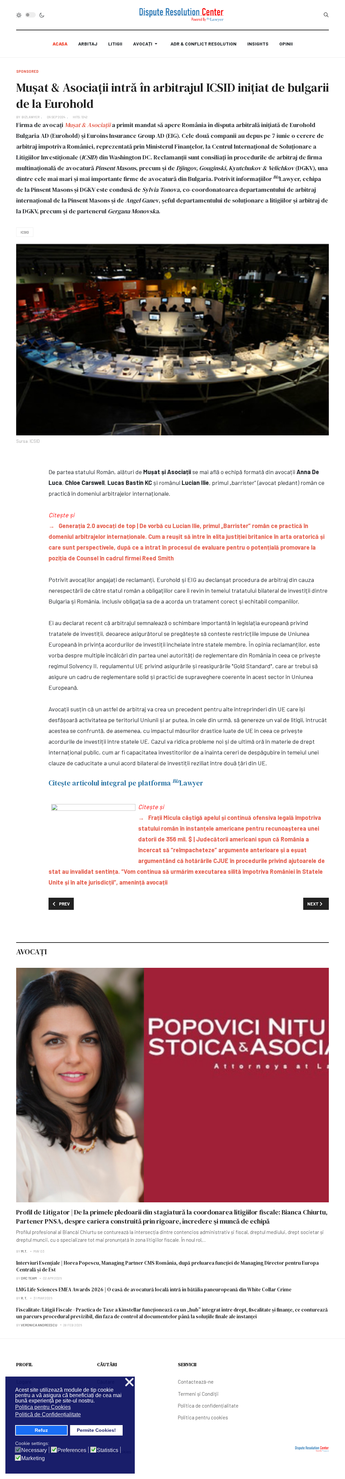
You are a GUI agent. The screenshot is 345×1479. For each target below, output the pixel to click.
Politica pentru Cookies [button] (43, 1407)
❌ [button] (129, 1382)
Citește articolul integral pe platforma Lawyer (126, 783)
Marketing (33, 1458)
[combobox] (326, 15)
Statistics (107, 1450)
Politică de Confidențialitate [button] (48, 1414)
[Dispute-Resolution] (181, 15)
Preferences (71, 1450)
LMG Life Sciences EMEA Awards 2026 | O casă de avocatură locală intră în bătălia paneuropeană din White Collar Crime (153, 1289)
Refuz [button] (41, 1430)
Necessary (34, 1450)
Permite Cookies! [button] (96, 1430)
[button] (146, 43)
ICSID (25, 232)
